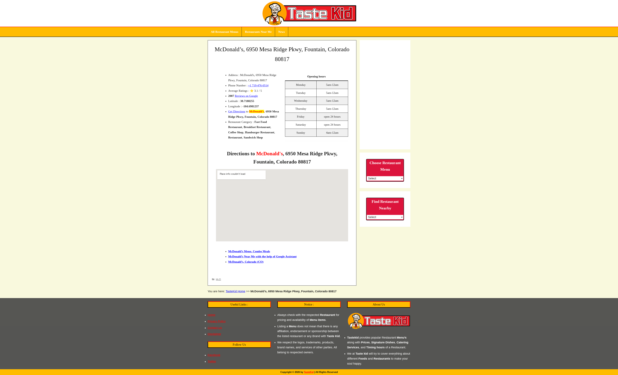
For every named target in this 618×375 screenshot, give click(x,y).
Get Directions (236, 111)
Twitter (212, 361)
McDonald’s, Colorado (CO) (245, 261)
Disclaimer (214, 334)
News (281, 31)
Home (211, 315)
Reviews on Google (246, 95)
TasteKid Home (235, 291)
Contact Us (215, 327)
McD (218, 279)
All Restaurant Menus (224, 31)
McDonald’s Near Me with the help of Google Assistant (262, 256)
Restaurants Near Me (258, 31)
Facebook (214, 355)
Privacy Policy (217, 321)
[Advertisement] (385, 95)
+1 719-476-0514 (258, 85)
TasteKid (309, 372)
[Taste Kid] (309, 13)
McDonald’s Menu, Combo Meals (249, 251)
